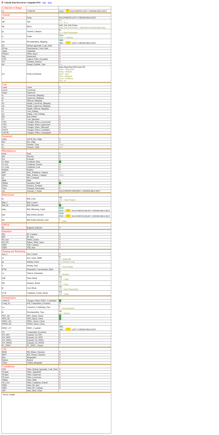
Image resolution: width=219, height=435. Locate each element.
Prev (44, 3)
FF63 (61, 208)
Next (50, 3)
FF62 (61, 11)
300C (61, 40)
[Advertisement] (56, 414)
